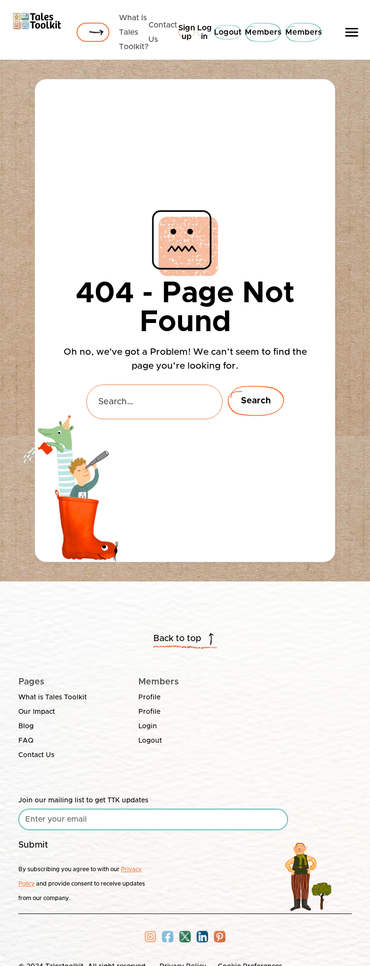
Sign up (186, 32)
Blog (26, 726)
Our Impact (36, 711)
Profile (149, 697)
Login (147, 726)
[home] (37, 19)
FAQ (26, 740)
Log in (204, 32)
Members (263, 32)
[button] (351, 32)
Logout (227, 32)
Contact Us (36, 755)
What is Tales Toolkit (52, 697)
